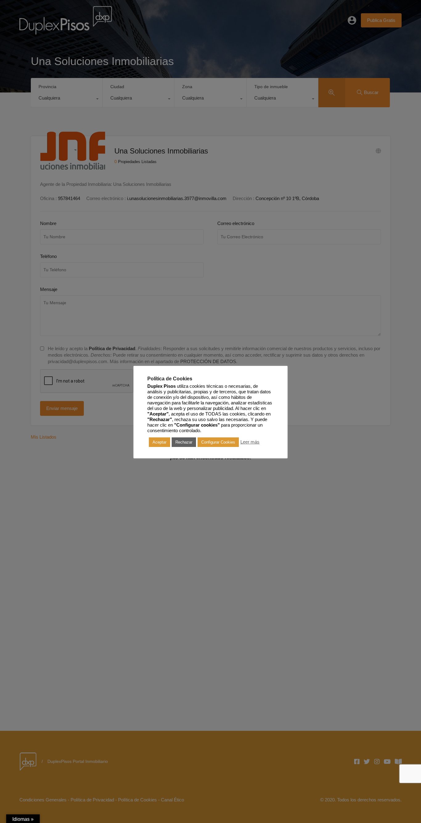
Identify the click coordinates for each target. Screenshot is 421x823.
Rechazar (183, 442)
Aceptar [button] (159, 442)
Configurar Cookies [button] (218, 442)
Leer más (250, 442)
